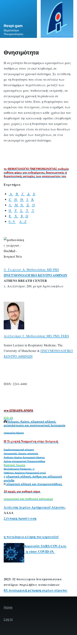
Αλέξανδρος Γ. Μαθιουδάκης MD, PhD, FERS (36, 336)
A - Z (22, 221)
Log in (8, 619)
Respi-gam (13, 26)
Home (8, 607)
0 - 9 (12, 221)
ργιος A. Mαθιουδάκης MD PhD (36, 269)
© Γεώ (9, 269)
